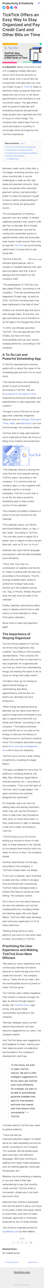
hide (22, 143)
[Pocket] (31, 1243)
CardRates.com (10, 1231)
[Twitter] (3, 7)
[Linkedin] (26, 1243)
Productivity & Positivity (17, 3)
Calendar (24, 419)
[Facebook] (11, 7)
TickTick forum (22, 1005)
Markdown (26, 423)
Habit (12, 423)
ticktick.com (22, 1272)
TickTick (28, 86)
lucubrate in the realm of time (20, 394)
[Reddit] (7, 7)
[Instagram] (15, 7)
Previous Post (11, 1262)
